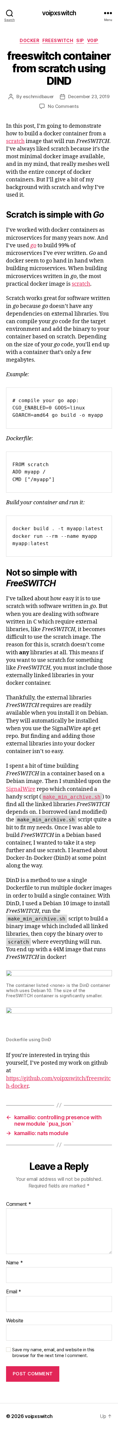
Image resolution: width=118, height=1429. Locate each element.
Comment (18, 1204)
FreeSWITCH (57, 40)
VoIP (92, 40)
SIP (80, 40)
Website (14, 1321)
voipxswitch (59, 13)
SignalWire (20, 789)
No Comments (63, 106)
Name (14, 1263)
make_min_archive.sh (71, 797)
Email (13, 1292)
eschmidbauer (38, 96)
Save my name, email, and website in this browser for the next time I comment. (53, 1352)
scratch (15, 141)
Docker (29, 40)
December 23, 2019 (89, 96)
